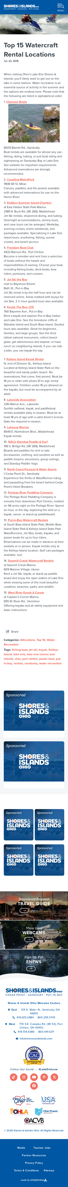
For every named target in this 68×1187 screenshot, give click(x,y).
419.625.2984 (25, 1017)
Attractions (27, 640)
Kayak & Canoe (33, 592)
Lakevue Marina (18, 427)
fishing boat (20, 650)
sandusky (31, 663)
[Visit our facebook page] (34, 1086)
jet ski (33, 650)
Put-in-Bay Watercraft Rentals (28, 520)
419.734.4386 (26, 1032)
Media (21, 1148)
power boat (46, 659)
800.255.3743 (46, 1017)
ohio (18, 659)
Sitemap (49, 1170)
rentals (18, 663)
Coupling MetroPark (20, 179)
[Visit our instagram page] (24, 1077)
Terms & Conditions (26, 1170)
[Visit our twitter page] (54, 1077)
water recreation (50, 663)
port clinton (30, 659)
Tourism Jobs (42, 1148)
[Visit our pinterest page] (44, 1077)
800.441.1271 (46, 1032)
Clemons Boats (16, 102)
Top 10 (41, 640)
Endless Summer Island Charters (29, 203)
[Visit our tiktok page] (13, 1077)
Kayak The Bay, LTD (20, 307)
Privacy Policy (34, 1163)
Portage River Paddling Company (30, 492)
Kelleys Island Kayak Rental (25, 359)
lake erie (19, 654)
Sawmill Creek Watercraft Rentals (31, 560)
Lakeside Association (21, 400)
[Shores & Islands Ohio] (21, 7)
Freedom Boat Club (20, 247)
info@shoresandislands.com (36, 1039)
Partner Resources (34, 1155)
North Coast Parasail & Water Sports (32, 469)
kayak (43, 650)
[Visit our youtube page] (34, 1077)
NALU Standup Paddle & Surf (28, 442)
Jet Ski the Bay (17, 279)
